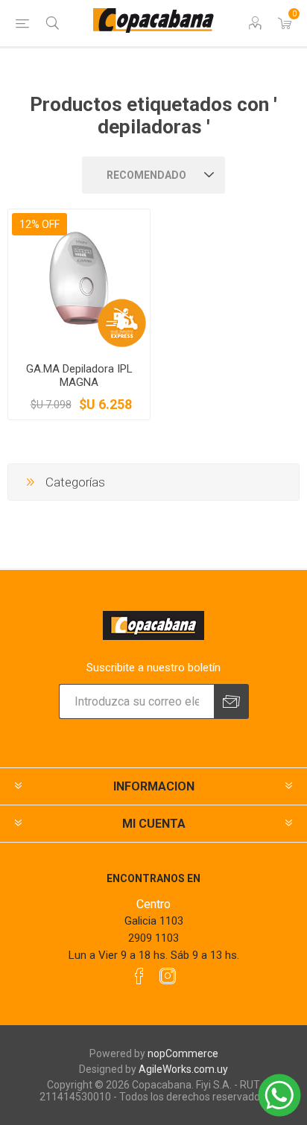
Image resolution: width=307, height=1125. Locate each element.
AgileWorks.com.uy (183, 1069)
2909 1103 (153, 938)
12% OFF (39, 224)
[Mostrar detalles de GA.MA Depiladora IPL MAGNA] (79, 280)
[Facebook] (139, 976)
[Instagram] (168, 976)
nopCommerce (183, 1053)
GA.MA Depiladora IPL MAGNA (79, 375)
